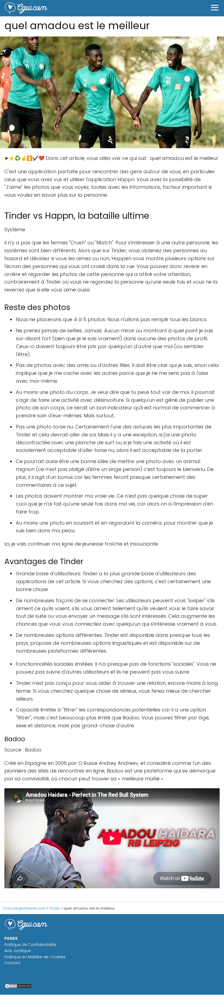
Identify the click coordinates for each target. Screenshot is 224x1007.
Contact (12, 963)
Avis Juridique (17, 950)
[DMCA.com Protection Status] (18, 987)
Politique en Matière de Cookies (35, 957)
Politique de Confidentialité (30, 944)
